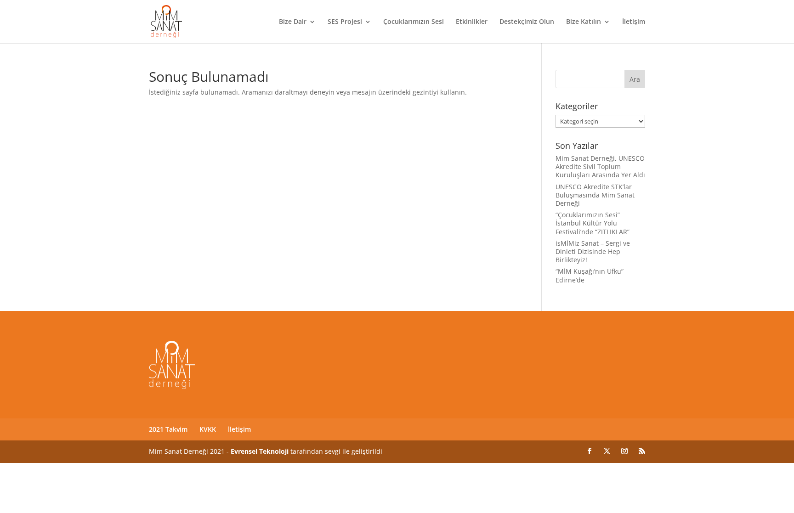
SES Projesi (345, 22)
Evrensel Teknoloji (260, 451)
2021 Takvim (168, 429)
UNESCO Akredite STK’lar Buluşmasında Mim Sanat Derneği (595, 195)
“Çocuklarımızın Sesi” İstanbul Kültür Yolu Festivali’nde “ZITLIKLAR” (593, 223)
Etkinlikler (472, 22)
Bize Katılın (583, 22)
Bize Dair (292, 22)
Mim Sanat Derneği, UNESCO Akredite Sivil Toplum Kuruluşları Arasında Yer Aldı (600, 166)
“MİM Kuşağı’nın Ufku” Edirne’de (590, 275)
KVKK (207, 429)
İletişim (633, 22)
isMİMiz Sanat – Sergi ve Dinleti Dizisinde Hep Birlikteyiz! (593, 251)
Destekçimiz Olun (526, 22)
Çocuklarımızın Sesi (413, 22)
